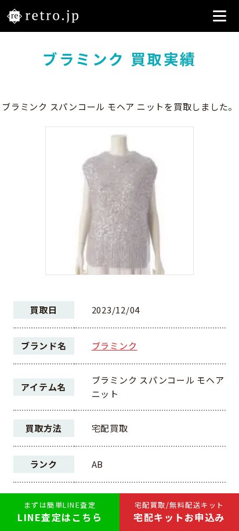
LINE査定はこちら (59, 512)
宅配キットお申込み (179, 512)
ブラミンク (114, 345)
